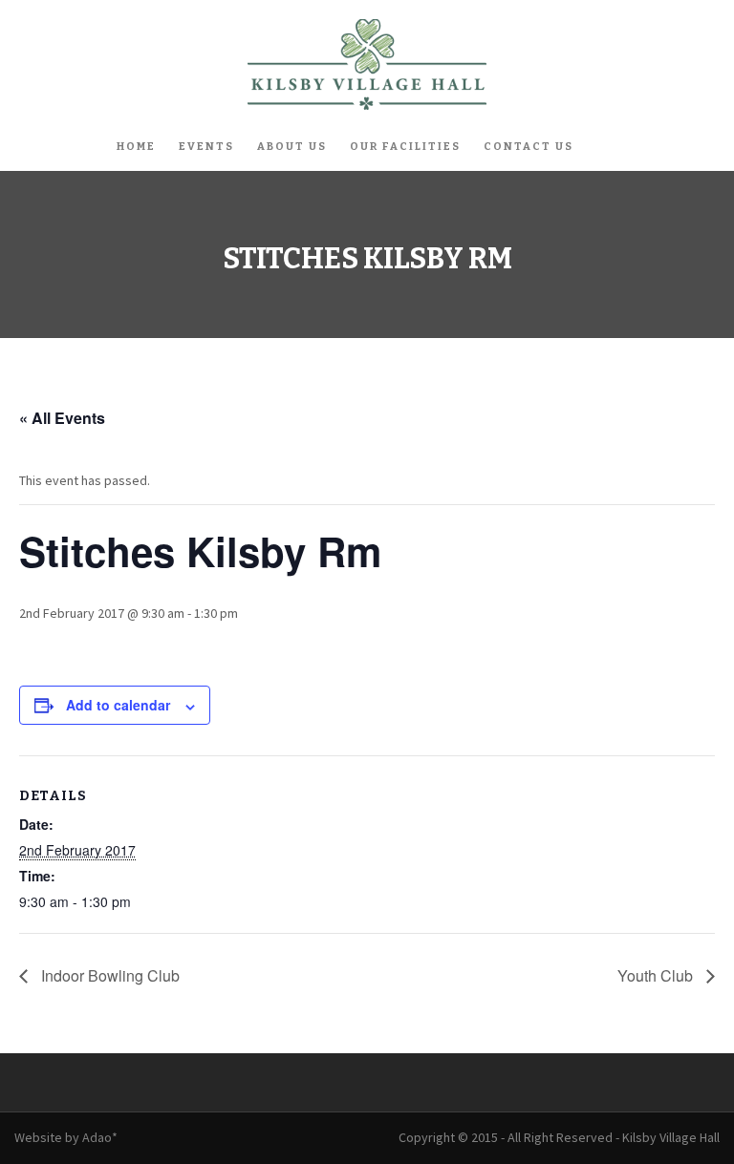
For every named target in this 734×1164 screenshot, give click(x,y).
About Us (292, 146)
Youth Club (657, 975)
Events (206, 146)
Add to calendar (118, 704)
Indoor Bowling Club (108, 975)
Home (136, 146)
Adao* (100, 1137)
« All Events (62, 418)
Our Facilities (405, 146)
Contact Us (528, 146)
